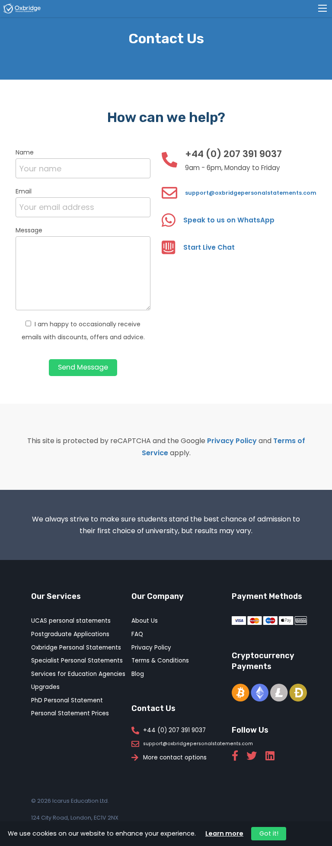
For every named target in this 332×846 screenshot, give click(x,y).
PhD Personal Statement (67, 700)
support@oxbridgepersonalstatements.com (250, 192)
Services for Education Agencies (78, 674)
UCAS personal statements (71, 621)
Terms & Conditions (160, 660)
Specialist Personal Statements (77, 660)
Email (24, 191)
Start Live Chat (209, 247)
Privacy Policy (232, 441)
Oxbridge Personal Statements (76, 647)
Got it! (268, 833)
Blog (137, 674)
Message (29, 230)
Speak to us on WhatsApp (229, 220)
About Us (144, 621)
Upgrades (45, 687)
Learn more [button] (224, 833)
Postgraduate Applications (70, 634)
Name (25, 152)
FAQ (137, 634)
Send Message (83, 367)
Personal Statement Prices (70, 713)
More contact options (175, 758)
